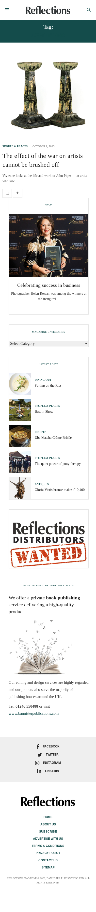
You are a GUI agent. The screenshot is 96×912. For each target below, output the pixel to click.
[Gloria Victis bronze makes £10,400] (22, 488)
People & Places (15, 146)
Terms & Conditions (48, 846)
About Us (48, 824)
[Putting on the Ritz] (22, 384)
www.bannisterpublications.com (34, 713)
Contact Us (48, 860)
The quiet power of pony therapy (58, 464)
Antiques (42, 484)
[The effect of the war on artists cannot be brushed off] (48, 95)
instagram (52, 762)
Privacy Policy (48, 853)
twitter (52, 754)
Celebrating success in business (48, 285)
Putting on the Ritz (48, 385)
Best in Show (44, 411)
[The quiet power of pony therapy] (22, 462)
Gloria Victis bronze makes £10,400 (60, 490)
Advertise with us (48, 838)
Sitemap (48, 867)
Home (48, 817)
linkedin (52, 771)
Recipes (40, 432)
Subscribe (48, 831)
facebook (51, 746)
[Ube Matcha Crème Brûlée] (22, 436)
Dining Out (43, 380)
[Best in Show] (22, 410)
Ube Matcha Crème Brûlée (53, 438)
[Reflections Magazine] (48, 10)
